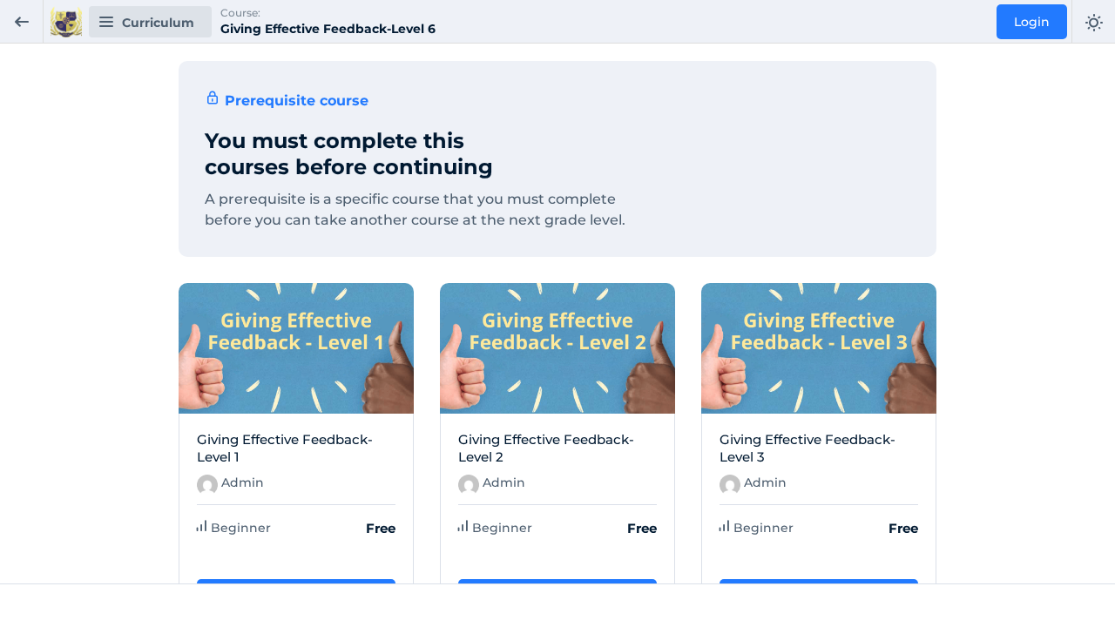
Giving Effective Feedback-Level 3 (807, 448)
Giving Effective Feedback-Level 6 (328, 29)
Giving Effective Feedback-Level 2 (546, 448)
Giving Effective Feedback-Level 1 (285, 448)
